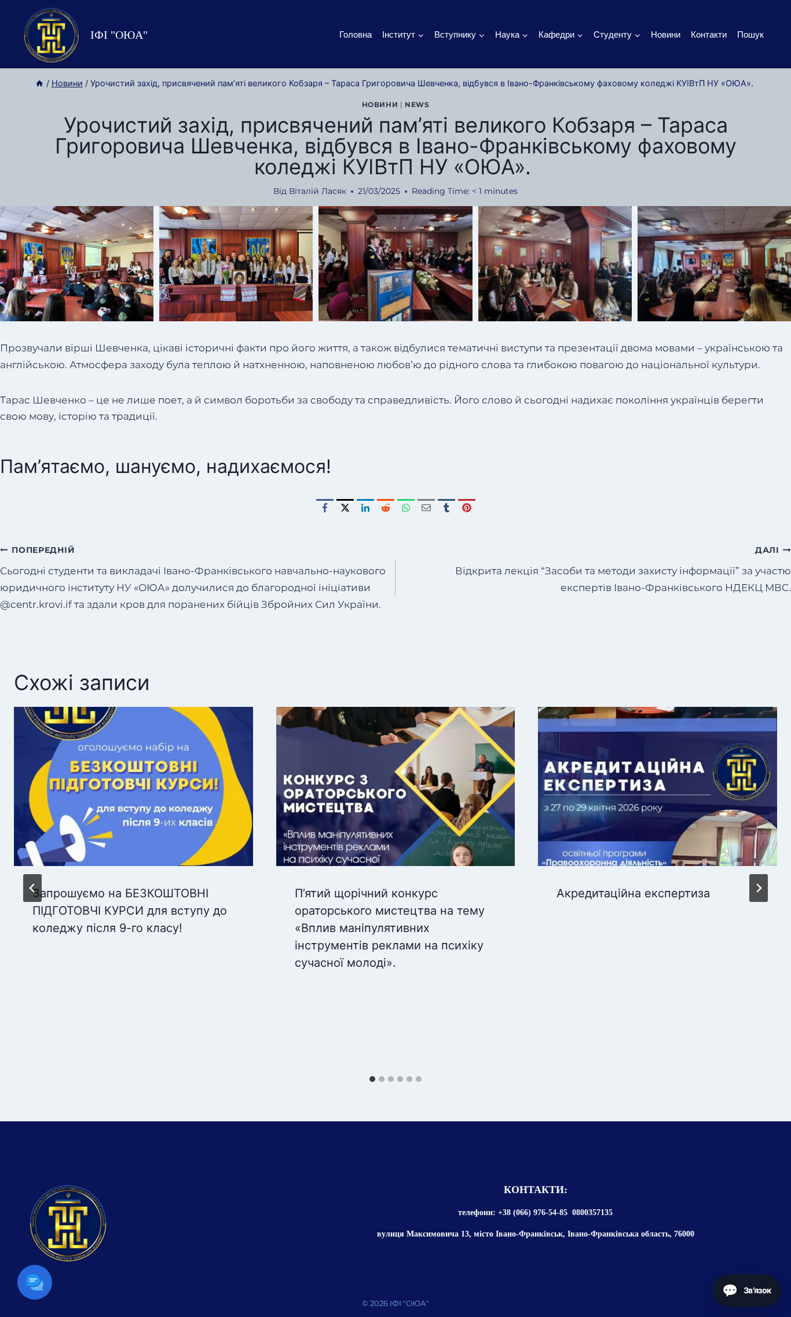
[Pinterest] (466, 507)
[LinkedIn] (365, 507)
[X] (345, 507)
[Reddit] (385, 507)
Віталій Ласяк (317, 191)
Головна (355, 34)
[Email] (426, 507)
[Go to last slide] (32, 888)
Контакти (709, 34)
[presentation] (133, 786)
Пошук (750, 34)
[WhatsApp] (406, 507)
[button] (76, 263)
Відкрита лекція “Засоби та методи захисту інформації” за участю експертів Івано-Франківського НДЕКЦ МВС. (623, 569)
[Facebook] (325, 507)
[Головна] (39, 83)
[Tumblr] (446, 507)
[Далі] (758, 888)
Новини (665, 34)
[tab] (372, 1079)
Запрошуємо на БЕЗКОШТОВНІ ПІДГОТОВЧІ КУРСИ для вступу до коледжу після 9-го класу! (129, 910)
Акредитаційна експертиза (633, 893)
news (417, 104)
